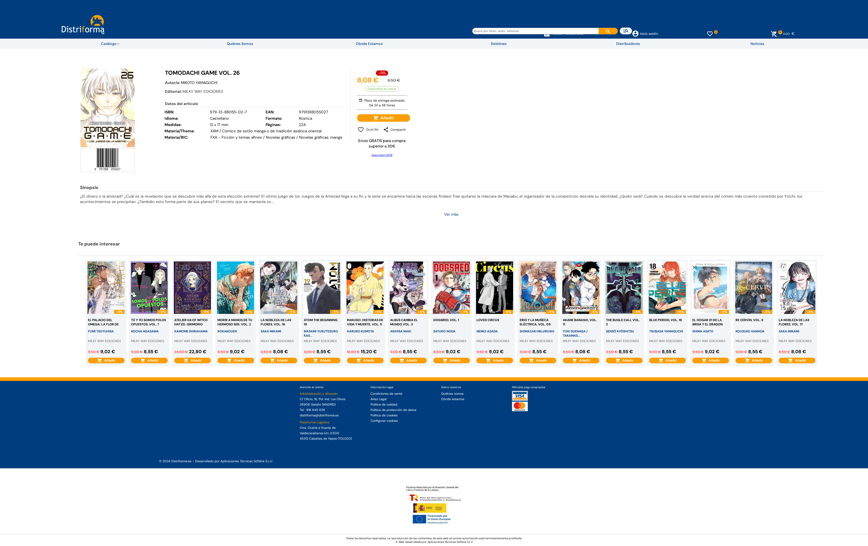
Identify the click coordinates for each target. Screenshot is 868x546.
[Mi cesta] (774, 34)
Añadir (386, 118)
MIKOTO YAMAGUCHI (199, 82)
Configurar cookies (384, 421)
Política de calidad (383, 404)
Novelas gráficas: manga (320, 137)
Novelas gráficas (281, 137)
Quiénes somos (452, 394)
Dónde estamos (452, 399)
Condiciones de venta (386, 394)
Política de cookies (384, 415)
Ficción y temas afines (242, 137)
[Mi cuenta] (635, 33)
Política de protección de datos (393, 410)
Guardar (371, 129)
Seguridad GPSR (382, 155)
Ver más (451, 214)
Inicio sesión (649, 34)
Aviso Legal (378, 399)
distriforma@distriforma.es (319, 415)
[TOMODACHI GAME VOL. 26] (107, 107)
